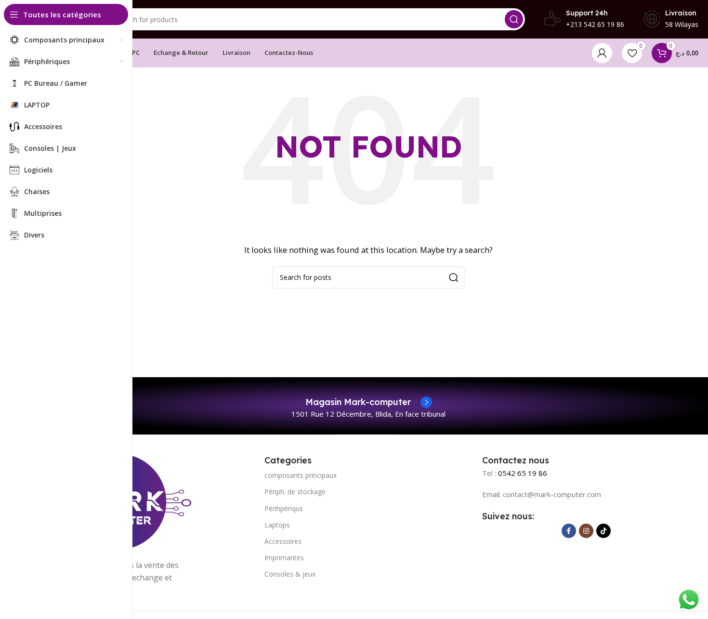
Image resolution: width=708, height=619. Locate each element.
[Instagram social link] (586, 531)
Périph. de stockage (295, 491)
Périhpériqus (283, 508)
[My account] (602, 53)
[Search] (514, 19)
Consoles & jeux (289, 574)
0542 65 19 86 (522, 473)
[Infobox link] (368, 402)
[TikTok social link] (603, 531)
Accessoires (283, 541)
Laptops (277, 524)
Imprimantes (284, 557)
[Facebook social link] (569, 531)
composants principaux (300, 475)
